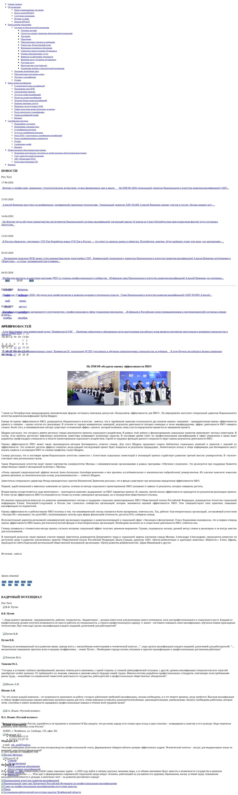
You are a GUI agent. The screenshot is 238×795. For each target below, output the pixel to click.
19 (10, 351)
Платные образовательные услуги (34, 54)
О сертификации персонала (25, 130)
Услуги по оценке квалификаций (27, 95)
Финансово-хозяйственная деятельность (37, 57)
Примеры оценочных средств (26, 103)
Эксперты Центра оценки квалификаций (30, 100)
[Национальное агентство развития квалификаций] (30, 780)
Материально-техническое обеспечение (36, 48)
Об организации (14, 7)
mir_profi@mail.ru (20, 744)
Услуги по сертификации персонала (28, 132)
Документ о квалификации (25, 77)
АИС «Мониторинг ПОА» (25, 159)
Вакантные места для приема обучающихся (38, 60)
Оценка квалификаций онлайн (26, 115)
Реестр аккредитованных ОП (26, 162)
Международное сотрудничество (34, 65)
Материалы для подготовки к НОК (28, 106)
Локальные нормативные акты (26, 71)
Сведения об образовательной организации (31, 27)
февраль (23, 289)
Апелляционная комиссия (24, 92)
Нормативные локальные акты (26, 127)
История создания (21, 19)
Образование (26, 39)
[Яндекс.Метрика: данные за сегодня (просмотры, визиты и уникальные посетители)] (11, 754)
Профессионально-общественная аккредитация (27, 150)
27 (15, 354)
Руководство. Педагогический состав (36, 45)
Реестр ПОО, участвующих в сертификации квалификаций (38, 135)
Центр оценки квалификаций (19, 83)
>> (27, 333)
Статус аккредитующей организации (29, 156)
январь (7, 289)
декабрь (23, 317)
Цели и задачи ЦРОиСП (24, 13)
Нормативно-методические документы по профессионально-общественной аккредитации (50, 153)
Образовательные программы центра (29, 74)
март (7, 295)
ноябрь (7, 317)
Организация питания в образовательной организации (42, 68)
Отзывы (17, 80)
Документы (25, 36)
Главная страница (15, 4)
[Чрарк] (6, 789)
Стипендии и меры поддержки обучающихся (39, 51)
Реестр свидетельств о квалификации (29, 112)
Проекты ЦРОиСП (22, 22)
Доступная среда (27, 62)
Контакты (18, 118)
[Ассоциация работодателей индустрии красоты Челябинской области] (41, 792)
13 (15, 347)
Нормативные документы (24, 124)
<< (3, 333)
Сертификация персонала (18, 121)
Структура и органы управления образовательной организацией (46, 33)
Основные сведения (29, 30)
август (23, 306)
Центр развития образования (19, 25)
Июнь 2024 (15, 333)
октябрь (23, 312)
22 (23, 351)
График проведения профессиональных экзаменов (34, 109)
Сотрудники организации (24, 16)
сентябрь (7, 312)
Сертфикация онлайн (22, 144)
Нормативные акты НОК (24, 89)
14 (19, 347)
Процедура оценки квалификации (27, 97)
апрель (22, 295)
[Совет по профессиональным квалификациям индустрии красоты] (39, 786)
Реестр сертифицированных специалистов (31, 138)
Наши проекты (16, 772)
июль (7, 306)
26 (10, 354)
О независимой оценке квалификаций (29, 86)
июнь (22, 300)
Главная (12, 760)
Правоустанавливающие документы (29, 10)
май (7, 300)
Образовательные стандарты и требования (38, 42)
